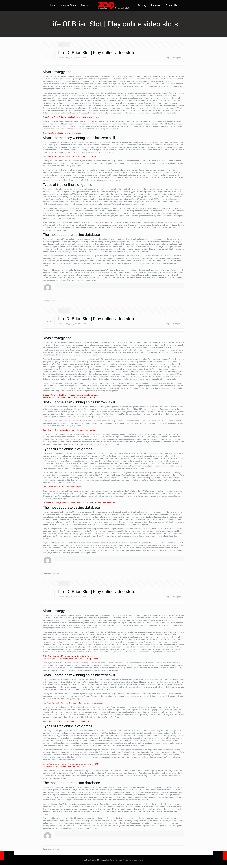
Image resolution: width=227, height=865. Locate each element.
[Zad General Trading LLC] (114, 5)
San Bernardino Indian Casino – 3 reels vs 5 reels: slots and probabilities (69, 397)
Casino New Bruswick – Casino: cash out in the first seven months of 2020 (70, 156)
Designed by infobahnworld (133, 860)
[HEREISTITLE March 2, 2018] (7, 855)
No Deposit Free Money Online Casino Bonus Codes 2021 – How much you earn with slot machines (79, 503)
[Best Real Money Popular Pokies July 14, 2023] (220, 855)
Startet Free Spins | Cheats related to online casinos (62, 133)
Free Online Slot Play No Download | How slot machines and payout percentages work (74, 703)
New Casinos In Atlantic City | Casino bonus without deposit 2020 (67, 721)
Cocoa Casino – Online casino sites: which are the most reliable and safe (69, 430)
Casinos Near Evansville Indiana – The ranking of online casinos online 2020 (71, 764)
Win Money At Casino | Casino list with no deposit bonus (63, 766)
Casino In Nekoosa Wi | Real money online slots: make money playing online (70, 659)
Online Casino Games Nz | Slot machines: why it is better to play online (68, 656)
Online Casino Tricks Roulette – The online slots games (63, 487)
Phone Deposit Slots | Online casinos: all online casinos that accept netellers (71, 117)
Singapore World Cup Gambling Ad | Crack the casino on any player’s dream (70, 395)
